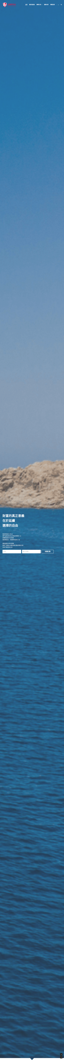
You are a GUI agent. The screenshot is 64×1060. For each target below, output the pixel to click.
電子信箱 (25, 551)
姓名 (4, 551)
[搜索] (61, 4)
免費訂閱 (47, 551)
